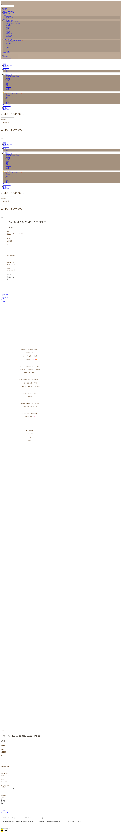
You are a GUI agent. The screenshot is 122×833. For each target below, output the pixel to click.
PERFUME (9, 25)
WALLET (8, 50)
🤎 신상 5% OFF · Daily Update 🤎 (14, 40)
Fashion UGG (9, 16)
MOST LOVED (10, 42)
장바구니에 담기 (4, 781)
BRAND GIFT (6, 13)
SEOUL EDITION (7, 54)
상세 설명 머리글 (4, 294)
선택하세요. (9, 240)
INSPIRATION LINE (8, 12)
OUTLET (8, 24)
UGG (4, 15)
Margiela (8, 36)
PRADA (8, 31)
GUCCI (8, 27)
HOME (5, 8)
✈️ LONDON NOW (8, 20)
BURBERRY (9, 33)
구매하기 (3, 730)
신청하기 (3, 797)
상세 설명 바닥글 (4, 297)
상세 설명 (3, 295)
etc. (7, 37)
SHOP (4, 9)
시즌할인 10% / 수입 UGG (12, 21)
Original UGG (9, 17)
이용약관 (3, 810)
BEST (7, 51)
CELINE (8, 32)
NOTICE (5, 56)
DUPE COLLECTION (8, 11)
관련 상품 (3, 301)
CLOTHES (9, 43)
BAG (7, 44)
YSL (7, 29)
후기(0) (2, 298)
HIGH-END (9, 35)
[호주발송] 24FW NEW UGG (13, 23)
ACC (7, 46)
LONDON (6, 19)
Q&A (4, 55)
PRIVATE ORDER (7, 52)
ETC (7, 48)
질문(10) (3, 299)
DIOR (7, 28)
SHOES (8, 47)
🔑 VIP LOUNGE (7, 39)
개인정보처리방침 (5, 812)
